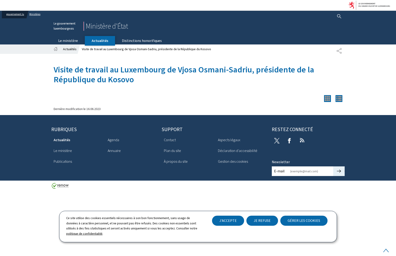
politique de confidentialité (84, 233)
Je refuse (262, 220)
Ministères (34, 14)
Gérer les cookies (304, 220)
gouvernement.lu (15, 14)
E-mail (279, 171)
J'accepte (228, 220)
